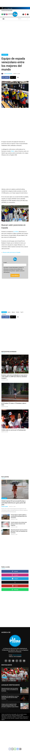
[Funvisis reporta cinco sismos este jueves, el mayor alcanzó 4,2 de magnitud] (5, 524)
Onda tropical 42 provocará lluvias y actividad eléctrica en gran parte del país (13, 502)
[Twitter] (20, 660)
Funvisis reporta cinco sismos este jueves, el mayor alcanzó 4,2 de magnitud (19, 524)
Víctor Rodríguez (8, 73)
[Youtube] (24, 660)
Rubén (12, 151)
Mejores (13, 312)
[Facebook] (5, 660)
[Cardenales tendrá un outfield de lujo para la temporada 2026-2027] (15, 674)
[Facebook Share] (9, 749)
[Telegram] (13, 660)
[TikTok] (16, 660)
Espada (9, 312)
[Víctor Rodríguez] (2, 73)
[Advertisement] (15, 37)
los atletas (15, 231)
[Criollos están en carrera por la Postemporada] (15, 419)
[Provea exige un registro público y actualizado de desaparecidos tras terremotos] (5, 517)
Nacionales (4, 498)
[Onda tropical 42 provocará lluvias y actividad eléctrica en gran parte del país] (15, 489)
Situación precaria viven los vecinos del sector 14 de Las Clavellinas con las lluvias (19, 531)
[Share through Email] (20, 749)
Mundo (17, 312)
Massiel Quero (4, 506)
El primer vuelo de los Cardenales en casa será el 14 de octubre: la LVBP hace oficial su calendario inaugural (14, 376)
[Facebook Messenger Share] (17, 749)
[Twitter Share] (12, 749)
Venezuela (4, 314)
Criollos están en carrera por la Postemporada (13, 430)
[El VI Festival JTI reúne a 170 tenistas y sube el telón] (15, 392)
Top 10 (22, 312)
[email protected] (17, 655)
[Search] (27, 19)
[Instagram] (9, 660)
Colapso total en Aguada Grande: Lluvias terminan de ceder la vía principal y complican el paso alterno (9, 705)
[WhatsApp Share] (15, 749)
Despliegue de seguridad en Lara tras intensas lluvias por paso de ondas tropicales (10, 697)
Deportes (4, 54)
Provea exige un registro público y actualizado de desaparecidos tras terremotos (19, 516)
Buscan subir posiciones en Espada (11, 252)
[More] (17, 77)
